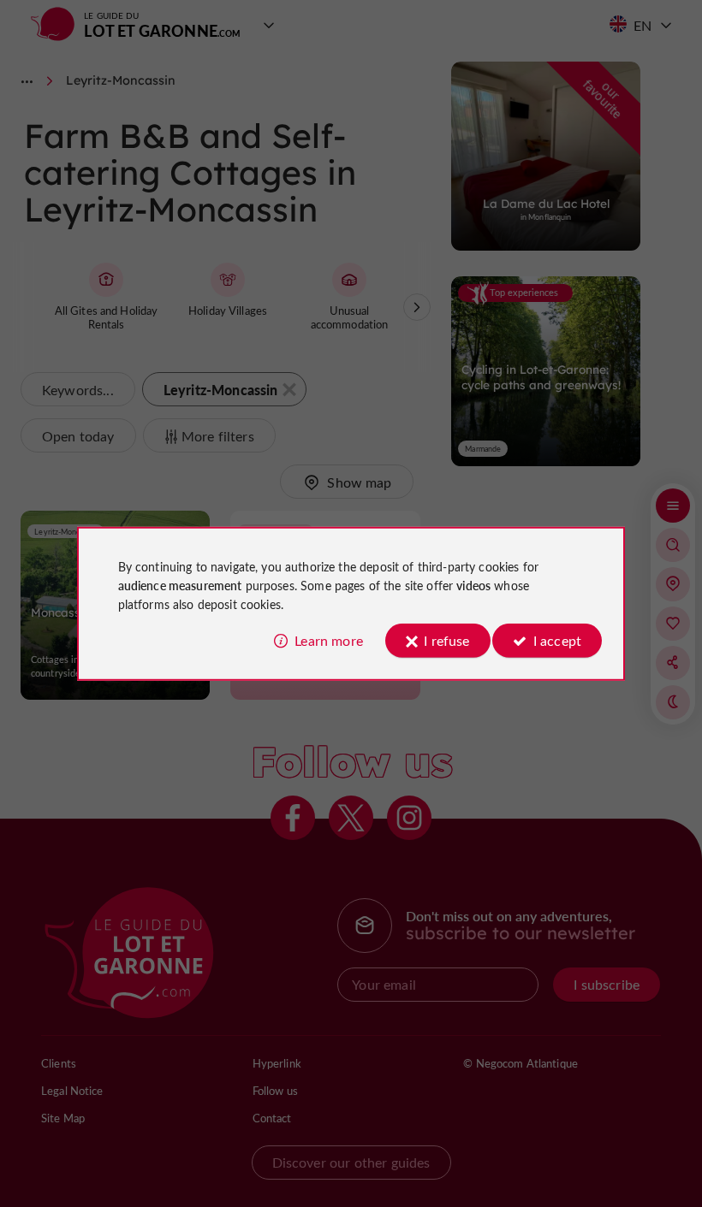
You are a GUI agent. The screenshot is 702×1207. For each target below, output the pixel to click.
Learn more (328, 640)
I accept (557, 640)
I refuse (446, 640)
